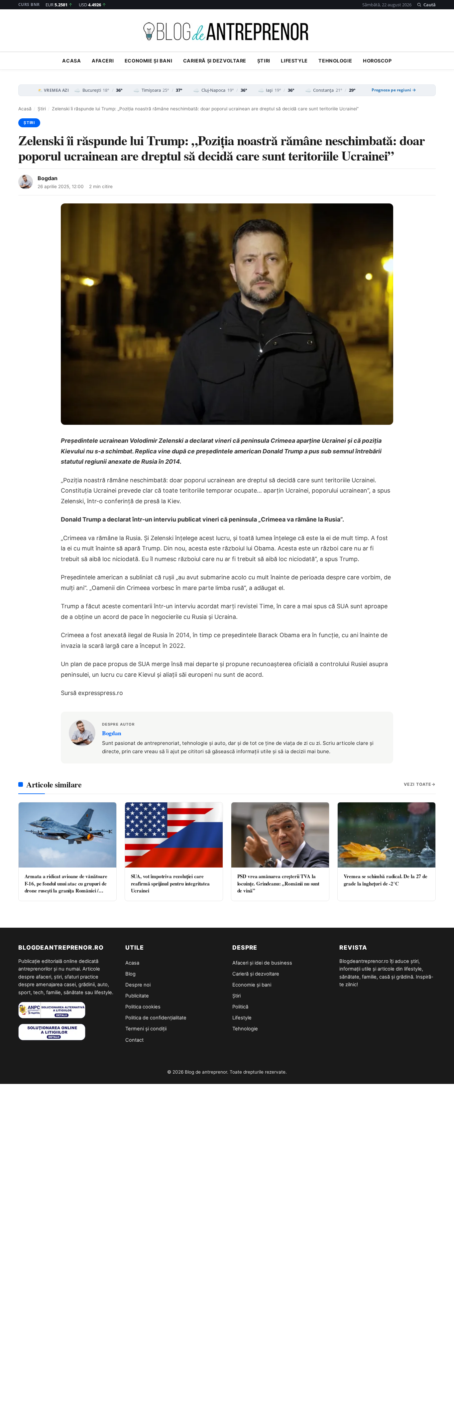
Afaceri (103, 61)
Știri (263, 61)
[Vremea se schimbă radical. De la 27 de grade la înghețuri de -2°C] (386, 835)
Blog (130, 974)
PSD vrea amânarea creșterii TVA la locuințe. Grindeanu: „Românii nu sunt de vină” (278, 883)
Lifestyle (294, 61)
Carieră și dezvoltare (214, 61)
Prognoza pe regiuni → (394, 90)
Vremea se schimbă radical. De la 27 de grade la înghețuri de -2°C (385, 880)
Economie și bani (148, 61)
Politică (240, 1007)
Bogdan (47, 178)
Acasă (25, 108)
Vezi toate (417, 784)
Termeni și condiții (146, 1029)
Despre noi (138, 985)
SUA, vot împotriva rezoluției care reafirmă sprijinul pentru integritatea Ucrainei (170, 883)
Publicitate (137, 996)
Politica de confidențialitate (155, 1018)
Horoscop (377, 61)
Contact (134, 1040)
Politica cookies (143, 1007)
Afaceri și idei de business (262, 963)
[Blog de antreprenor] (227, 31)
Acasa (71, 61)
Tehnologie (335, 61)
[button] (426, 4)
